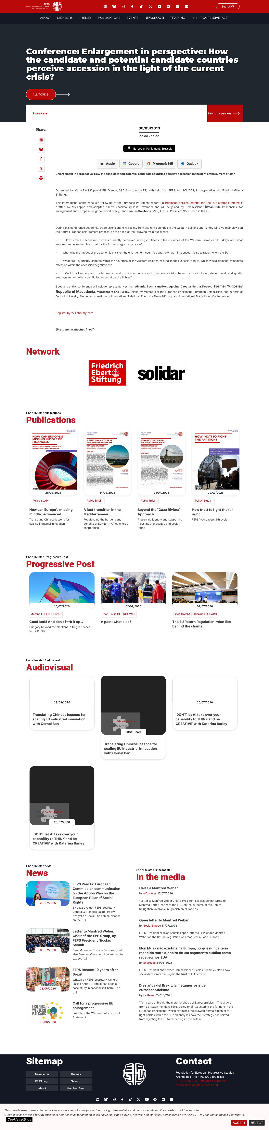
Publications (109, 18)
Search (226, 6)
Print (41, 178)
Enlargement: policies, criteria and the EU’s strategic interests (201, 202)
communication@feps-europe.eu (197, 1085)
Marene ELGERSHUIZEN (46, 614)
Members (65, 18)
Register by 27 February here (74, 313)
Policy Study (40, 500)
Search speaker (219, 113)
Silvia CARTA (181, 614)
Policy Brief (94, 500)
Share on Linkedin (41, 140)
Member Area (75, 1088)
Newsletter (42, 1074)
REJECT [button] (257, 1123)
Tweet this (41, 168)
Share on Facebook (41, 159)
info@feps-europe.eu (213, 1080)
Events (132, 18)
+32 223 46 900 (186, 1080)
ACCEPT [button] (239, 1123)
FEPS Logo (42, 1081)
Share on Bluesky (41, 149)
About (45, 18)
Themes (85, 18)
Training (177, 18)
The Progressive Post (210, 18)
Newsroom (154, 18)
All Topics (41, 94)
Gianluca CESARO (205, 614)
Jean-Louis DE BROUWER (118, 614)
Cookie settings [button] (19, 1119)
